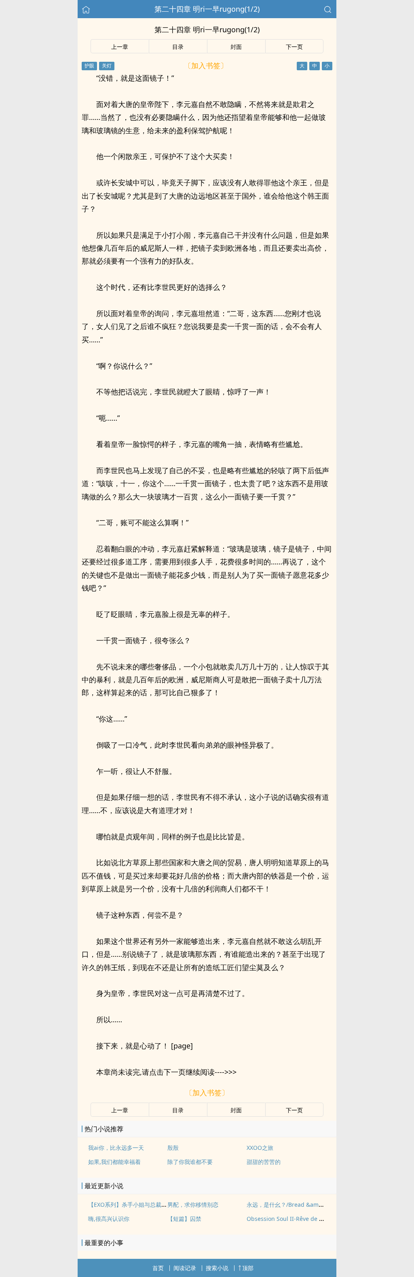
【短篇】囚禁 (184, 1218)
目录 (178, 46)
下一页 (294, 46)
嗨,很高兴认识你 (108, 1218)
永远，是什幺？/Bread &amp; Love (292, 1204)
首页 (158, 1268)
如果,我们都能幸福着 (114, 1162)
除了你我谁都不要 (190, 1162)
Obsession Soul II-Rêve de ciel (287, 1218)
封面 (236, 46)
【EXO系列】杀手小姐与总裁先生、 (133, 1204)
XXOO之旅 (260, 1147)
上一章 (119, 46)
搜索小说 (217, 1268)
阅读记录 (184, 1268)
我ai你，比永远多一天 (116, 1147)
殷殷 (173, 1147)
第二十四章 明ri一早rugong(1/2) (207, 9)
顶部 (247, 1268)
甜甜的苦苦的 (264, 1162)
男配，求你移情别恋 (192, 1204)
